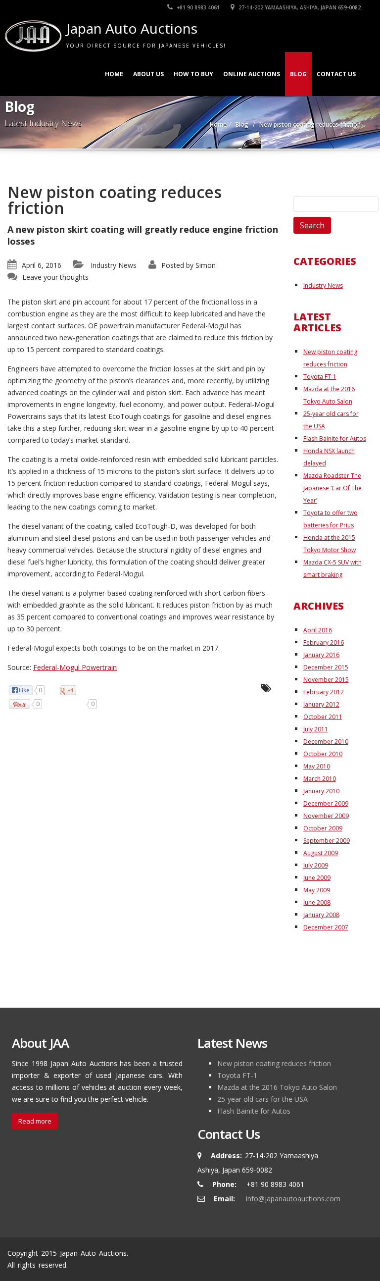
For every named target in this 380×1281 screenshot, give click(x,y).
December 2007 (325, 927)
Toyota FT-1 (319, 376)
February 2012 (323, 692)
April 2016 (317, 630)
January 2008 (321, 915)
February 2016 (323, 642)
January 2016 (321, 655)
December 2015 (325, 667)
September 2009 (326, 840)
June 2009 (317, 877)
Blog (298, 74)
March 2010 (319, 778)
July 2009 (315, 865)
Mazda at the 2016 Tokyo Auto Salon (277, 1087)
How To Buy (193, 74)
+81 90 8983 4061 (197, 7)
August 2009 (320, 853)
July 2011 (315, 729)
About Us (148, 74)
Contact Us (336, 74)
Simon (205, 265)
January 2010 (321, 791)
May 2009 (316, 890)
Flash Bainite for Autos (334, 438)
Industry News (114, 265)
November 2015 (326, 679)
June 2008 (317, 902)
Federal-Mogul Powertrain (75, 667)
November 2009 (326, 816)
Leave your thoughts (55, 277)
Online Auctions (251, 74)
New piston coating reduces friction (274, 1063)
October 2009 (322, 828)
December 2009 (325, 803)
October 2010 (322, 754)
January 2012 (321, 704)
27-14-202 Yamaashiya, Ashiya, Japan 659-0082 (299, 7)
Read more (34, 1121)
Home (114, 74)
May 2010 (316, 766)
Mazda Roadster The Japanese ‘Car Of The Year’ (332, 488)
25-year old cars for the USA (262, 1099)
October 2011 (322, 717)
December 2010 (325, 741)
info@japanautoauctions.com (293, 1198)
